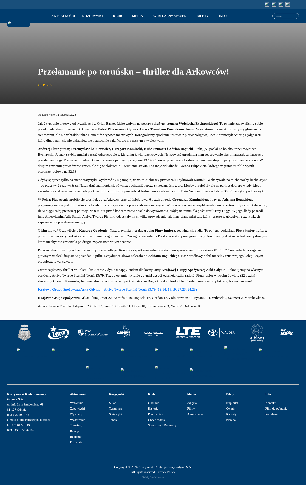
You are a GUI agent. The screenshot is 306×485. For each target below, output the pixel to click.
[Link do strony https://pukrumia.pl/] (205, 373)
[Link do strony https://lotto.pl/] (59, 333)
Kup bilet (232, 403)
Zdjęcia (192, 403)
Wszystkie (76, 403)
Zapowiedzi (77, 408)
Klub (117, 16)
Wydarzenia (77, 420)
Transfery (76, 425)
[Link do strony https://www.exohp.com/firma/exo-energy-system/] (101, 373)
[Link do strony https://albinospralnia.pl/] (257, 333)
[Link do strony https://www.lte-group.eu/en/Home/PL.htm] (188, 333)
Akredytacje (195, 414)
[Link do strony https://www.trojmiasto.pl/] (32, 353)
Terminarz (115, 408)
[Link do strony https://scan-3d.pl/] (101, 353)
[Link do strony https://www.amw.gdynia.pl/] (24, 333)
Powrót (47, 85)
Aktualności (63, 16)
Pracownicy (155, 414)
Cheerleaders (156, 420)
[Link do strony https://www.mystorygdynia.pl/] (136, 353)
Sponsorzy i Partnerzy (162, 425)
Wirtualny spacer (169, 16)
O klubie (153, 403)
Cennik (230, 408)
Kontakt (270, 403)
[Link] (267, 4)
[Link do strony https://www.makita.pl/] (170, 353)
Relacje (75, 431)
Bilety (203, 16)
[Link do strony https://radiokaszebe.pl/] (67, 353)
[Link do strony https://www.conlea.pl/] (205, 353)
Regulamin (272, 414)
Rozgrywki (92, 16)
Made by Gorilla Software (153, 477)
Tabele (113, 420)
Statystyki (115, 414)
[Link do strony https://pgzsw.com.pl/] (93, 333)
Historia (153, 408)
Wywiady (76, 414)
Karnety (231, 414)
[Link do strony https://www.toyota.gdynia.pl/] (223, 333)
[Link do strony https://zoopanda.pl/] (136, 373)
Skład (112, 403)
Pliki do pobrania (276, 408)
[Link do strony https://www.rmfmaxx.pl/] (287, 333)
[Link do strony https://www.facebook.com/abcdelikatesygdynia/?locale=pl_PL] (170, 373)
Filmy (191, 408)
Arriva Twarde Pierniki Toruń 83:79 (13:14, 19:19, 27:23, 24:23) (117, 289)
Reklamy (75, 436)
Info (223, 16)
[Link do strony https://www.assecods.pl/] (154, 333)
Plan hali (231, 420)
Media (137, 16)
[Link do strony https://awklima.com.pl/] (274, 353)
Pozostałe (76, 442)
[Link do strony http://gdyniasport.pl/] (123, 333)
